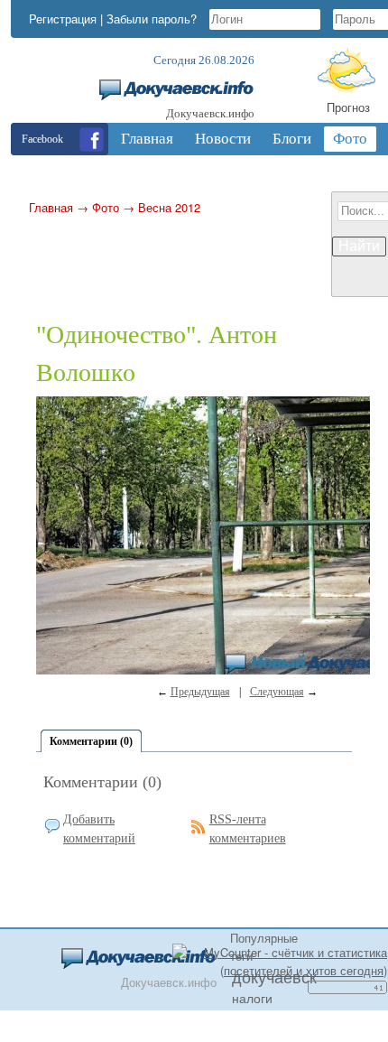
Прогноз (348, 107)
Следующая (277, 691)
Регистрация (63, 18)
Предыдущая (200, 691)
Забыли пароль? (151, 18)
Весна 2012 (169, 207)
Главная (51, 207)
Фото (105, 207)
